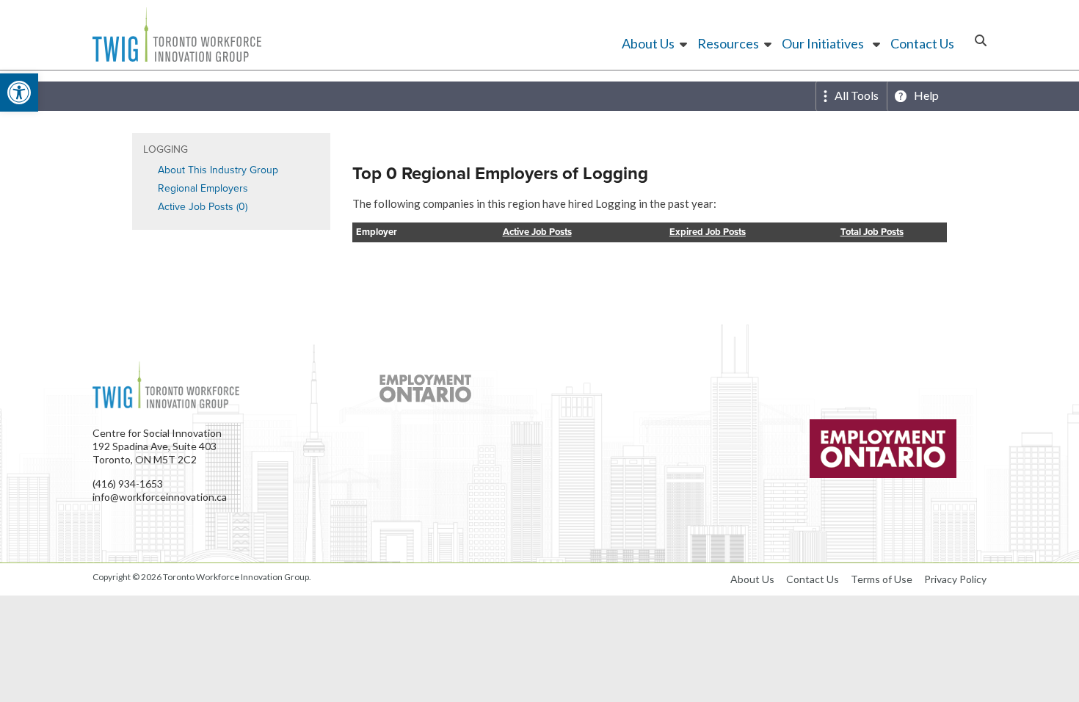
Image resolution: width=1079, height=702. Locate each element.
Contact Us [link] (922, 43)
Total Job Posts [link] (872, 232)
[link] (19, 92)
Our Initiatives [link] (823, 43)
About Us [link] (648, 43)
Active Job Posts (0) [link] (202, 206)
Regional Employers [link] (203, 188)
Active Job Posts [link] (537, 232)
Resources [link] (728, 43)
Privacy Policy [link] (955, 579)
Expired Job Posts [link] (707, 232)
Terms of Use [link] (881, 579)
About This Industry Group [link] (218, 170)
